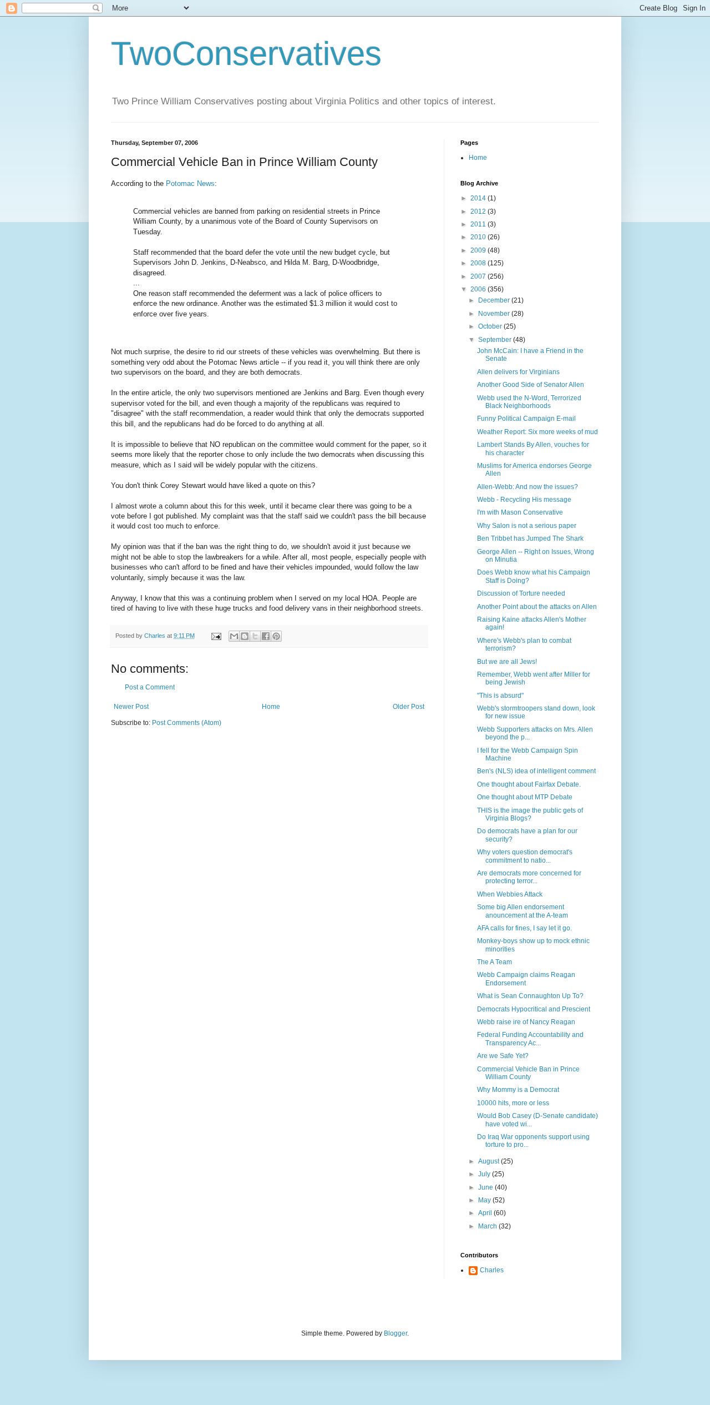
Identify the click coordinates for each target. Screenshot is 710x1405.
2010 (479, 237)
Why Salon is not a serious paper (526, 526)
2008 (479, 263)
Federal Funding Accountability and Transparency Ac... (530, 1038)
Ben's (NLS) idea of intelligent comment (536, 771)
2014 (479, 198)
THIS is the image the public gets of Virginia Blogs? (530, 814)
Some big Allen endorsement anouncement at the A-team (522, 911)
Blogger (395, 1333)
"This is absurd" (500, 695)
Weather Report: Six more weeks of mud (537, 432)
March (488, 1226)
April (486, 1213)
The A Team (494, 962)
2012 (479, 211)
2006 (479, 289)
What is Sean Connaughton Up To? (530, 996)
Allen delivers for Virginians (518, 372)
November (494, 314)
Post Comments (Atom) (186, 723)
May (485, 1200)
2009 (479, 250)
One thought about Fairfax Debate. (529, 784)
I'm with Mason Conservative (520, 512)
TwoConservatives (246, 53)
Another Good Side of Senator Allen (530, 385)
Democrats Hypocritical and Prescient (533, 1009)
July (485, 1174)
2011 (479, 224)
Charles (492, 1270)
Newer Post (131, 707)
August (489, 1161)
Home (271, 707)
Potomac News (190, 183)
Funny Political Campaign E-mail (526, 418)
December (494, 300)
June (486, 1187)
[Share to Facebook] (265, 636)
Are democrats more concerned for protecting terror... (529, 877)
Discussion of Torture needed (521, 593)
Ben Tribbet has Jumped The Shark (530, 538)
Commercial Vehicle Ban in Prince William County (528, 1073)
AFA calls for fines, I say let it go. (524, 928)
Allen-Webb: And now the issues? (527, 487)
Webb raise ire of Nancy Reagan (526, 1022)
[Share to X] (255, 636)
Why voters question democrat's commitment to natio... (524, 856)
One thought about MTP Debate (524, 797)
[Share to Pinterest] (276, 636)
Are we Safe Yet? (503, 1056)
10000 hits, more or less (513, 1103)
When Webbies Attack (509, 894)
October (491, 326)
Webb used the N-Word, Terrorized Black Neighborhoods (529, 402)
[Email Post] (216, 635)
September (495, 340)
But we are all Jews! (507, 662)
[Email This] (234, 636)
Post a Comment (150, 687)
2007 (479, 276)
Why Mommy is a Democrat (518, 1090)
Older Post (408, 707)
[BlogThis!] (244, 636)
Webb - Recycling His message (524, 499)
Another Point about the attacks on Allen (537, 607)
